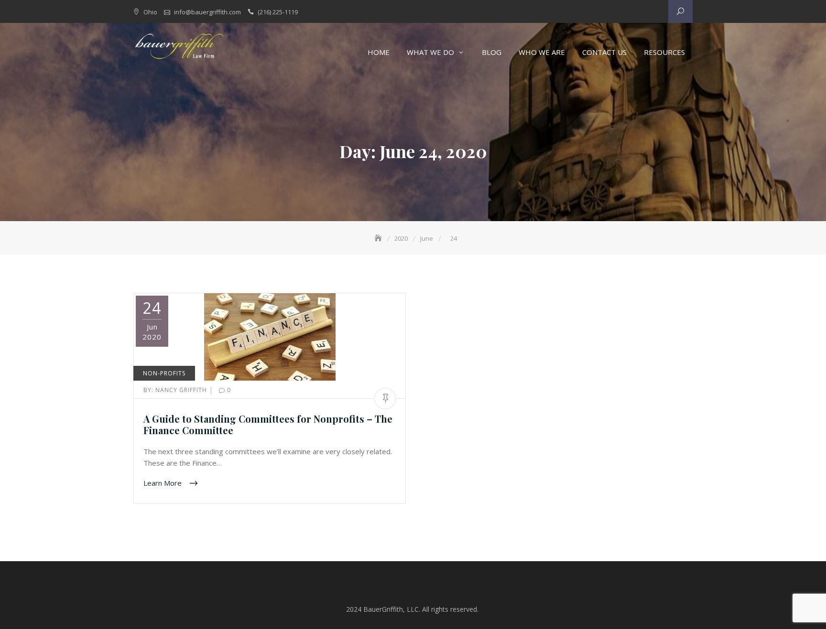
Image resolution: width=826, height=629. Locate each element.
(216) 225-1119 (278, 12)
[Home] (379, 238)
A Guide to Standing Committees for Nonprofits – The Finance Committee (267, 424)
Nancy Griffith (176, 390)
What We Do (430, 52)
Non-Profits (164, 373)
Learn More (163, 482)
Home (379, 52)
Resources (664, 52)
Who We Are (542, 52)
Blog (491, 52)
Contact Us (604, 52)
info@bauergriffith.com (207, 12)
